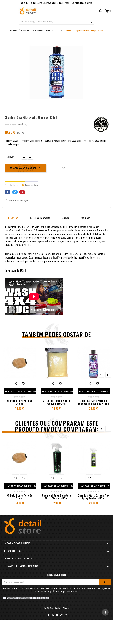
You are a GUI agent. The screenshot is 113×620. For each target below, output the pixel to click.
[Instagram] (66, 615)
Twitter (15, 192)
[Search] (90, 21)
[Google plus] (62, 615)
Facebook (7, 192)
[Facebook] (48, 615)
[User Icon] (100, 11)
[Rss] (53, 615)
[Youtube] (57, 615)
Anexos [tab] (65, 218)
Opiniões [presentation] (85, 218)
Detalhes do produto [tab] (40, 218)
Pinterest (22, 192)
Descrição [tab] (13, 218)
